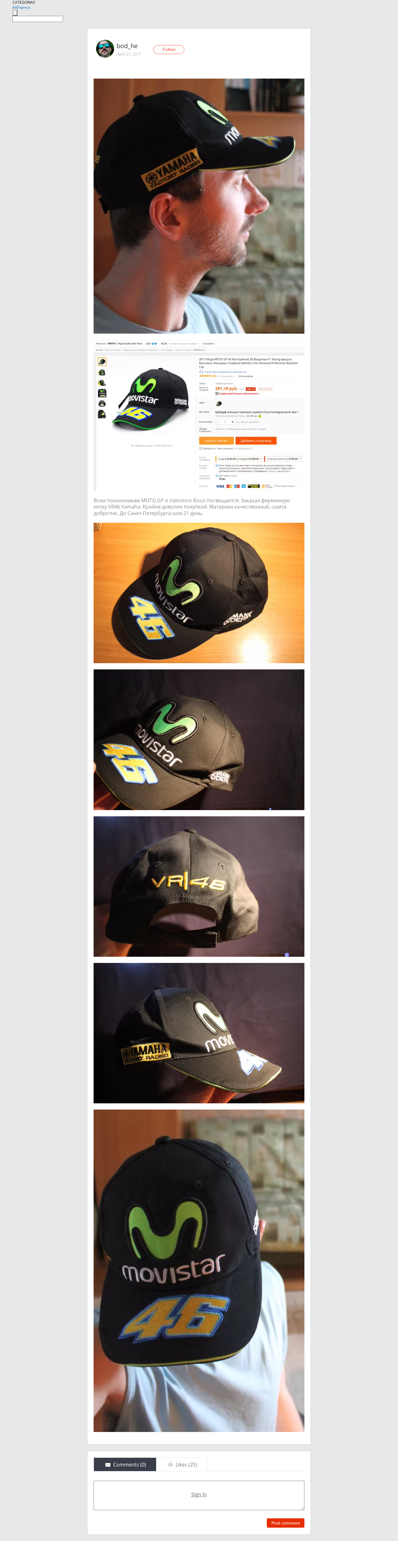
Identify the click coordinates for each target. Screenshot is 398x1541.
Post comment (285, 1522)
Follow (169, 49)
